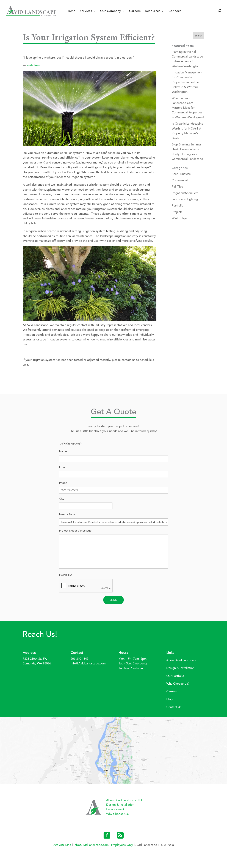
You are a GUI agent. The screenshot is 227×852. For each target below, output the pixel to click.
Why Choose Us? (178, 684)
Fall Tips (177, 187)
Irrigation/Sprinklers (185, 193)
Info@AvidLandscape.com (88, 663)
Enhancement (115, 809)
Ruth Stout (34, 65)
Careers (135, 11)
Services (86, 11)
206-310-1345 (79, 659)
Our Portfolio (175, 676)
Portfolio (177, 205)
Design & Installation (180, 668)
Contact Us (173, 707)
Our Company (110, 11)
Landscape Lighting (185, 199)
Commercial (180, 180)
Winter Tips (179, 218)
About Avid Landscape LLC (124, 800)
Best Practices (181, 174)
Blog (169, 699)
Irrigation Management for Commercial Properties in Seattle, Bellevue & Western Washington (187, 82)
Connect (174, 11)
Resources (152, 11)
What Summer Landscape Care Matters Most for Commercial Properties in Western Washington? (188, 107)
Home (71, 11)
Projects (177, 212)
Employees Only (122, 845)
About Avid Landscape (181, 660)
